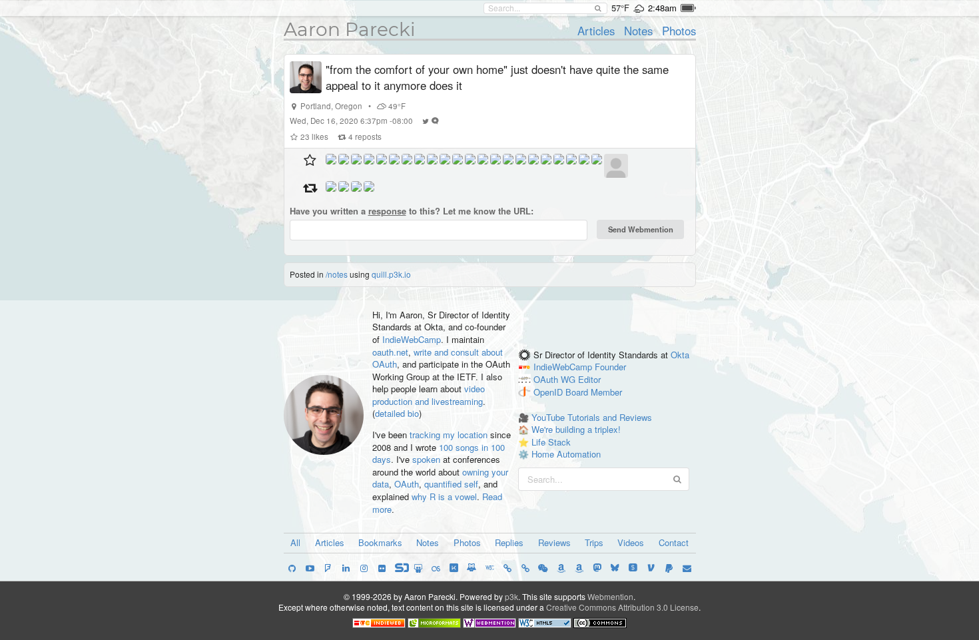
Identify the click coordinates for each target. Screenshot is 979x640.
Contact (674, 542)
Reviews (554, 542)
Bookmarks (380, 542)
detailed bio (397, 413)
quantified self (451, 484)
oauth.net (390, 352)
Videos (630, 542)
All (295, 542)
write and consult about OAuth (437, 358)
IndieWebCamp (411, 339)
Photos (679, 31)
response (387, 210)
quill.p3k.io (391, 274)
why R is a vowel (444, 496)
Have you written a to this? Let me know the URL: (411, 211)
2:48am (662, 7)
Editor (589, 380)
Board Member (593, 392)
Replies (509, 542)
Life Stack (551, 442)
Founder (610, 367)
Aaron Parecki (350, 29)
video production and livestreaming (428, 395)
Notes (638, 31)
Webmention (610, 596)
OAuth (406, 484)
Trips (594, 542)
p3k (511, 596)
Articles (596, 31)
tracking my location (449, 434)
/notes (337, 274)
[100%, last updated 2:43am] (688, 8)
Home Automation (566, 454)
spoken (426, 459)
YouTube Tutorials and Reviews (591, 417)
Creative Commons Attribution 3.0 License (622, 607)
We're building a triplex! (576, 429)
